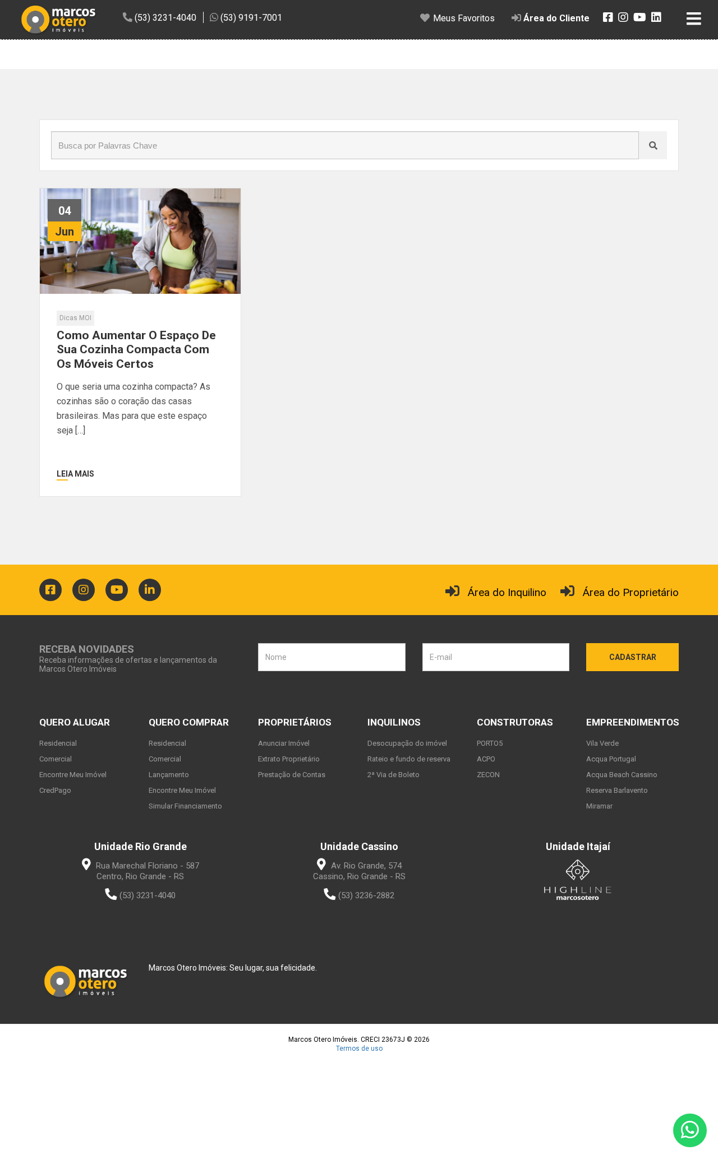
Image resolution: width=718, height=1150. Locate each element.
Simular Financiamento (185, 806)
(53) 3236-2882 (366, 895)
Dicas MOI (75, 318)
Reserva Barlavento (617, 790)
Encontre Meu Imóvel (73, 774)
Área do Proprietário (631, 592)
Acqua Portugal (611, 759)
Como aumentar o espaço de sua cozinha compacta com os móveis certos (136, 349)
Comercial (55, 759)
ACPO (486, 759)
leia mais (75, 473)
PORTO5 (490, 743)
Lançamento (169, 774)
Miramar (599, 806)
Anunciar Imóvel (284, 743)
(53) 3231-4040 (147, 895)
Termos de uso (359, 1048)
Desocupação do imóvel (407, 743)
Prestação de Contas (291, 774)
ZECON (488, 774)
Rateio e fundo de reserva (408, 759)
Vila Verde (602, 743)
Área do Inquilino (507, 592)
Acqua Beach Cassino (621, 774)
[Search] (653, 145)
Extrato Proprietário (289, 759)
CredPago (55, 790)
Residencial (58, 743)
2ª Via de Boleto (393, 774)
